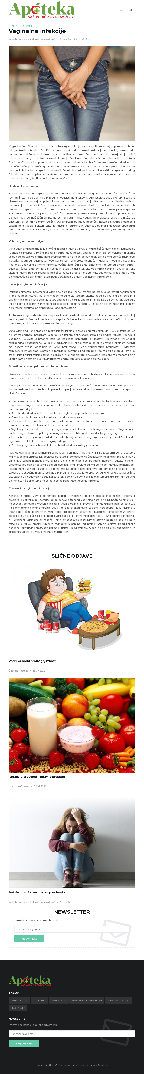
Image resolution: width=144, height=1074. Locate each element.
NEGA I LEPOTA (19, 1000)
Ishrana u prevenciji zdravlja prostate (37, 776)
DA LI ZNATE (18, 1008)
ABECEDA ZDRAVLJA (118, 1000)
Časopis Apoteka (19, 670)
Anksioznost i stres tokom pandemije (37, 892)
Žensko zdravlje (21, 26)
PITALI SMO (39, 1000)
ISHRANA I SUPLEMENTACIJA (87, 1000)
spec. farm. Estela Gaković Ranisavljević (32, 39)
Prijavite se (29, 938)
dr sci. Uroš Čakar (19, 786)
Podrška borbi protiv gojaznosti (33, 661)
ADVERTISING (58, 1000)
